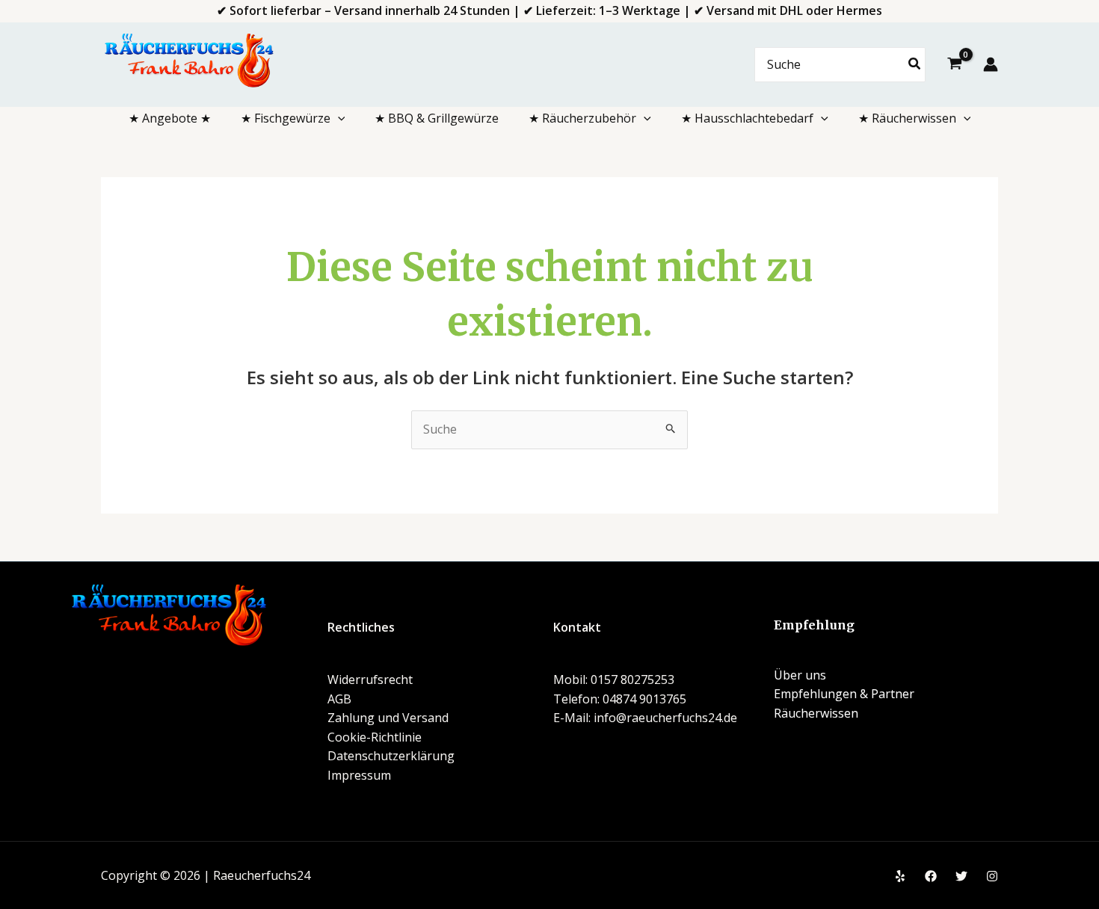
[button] (337, 118)
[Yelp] (900, 876)
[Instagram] (992, 876)
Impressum (359, 775)
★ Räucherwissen (907, 118)
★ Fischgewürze (285, 118)
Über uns (800, 675)
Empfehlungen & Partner (844, 693)
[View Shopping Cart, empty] (954, 65)
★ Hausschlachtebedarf (747, 118)
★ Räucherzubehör (582, 118)
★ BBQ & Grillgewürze (437, 118)
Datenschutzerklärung (391, 756)
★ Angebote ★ (170, 118)
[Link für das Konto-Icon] (990, 64)
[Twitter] (961, 876)
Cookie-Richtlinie (374, 737)
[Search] (915, 64)
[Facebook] (931, 876)
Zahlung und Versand (388, 717)
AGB (339, 699)
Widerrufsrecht (370, 679)
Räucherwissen (816, 713)
